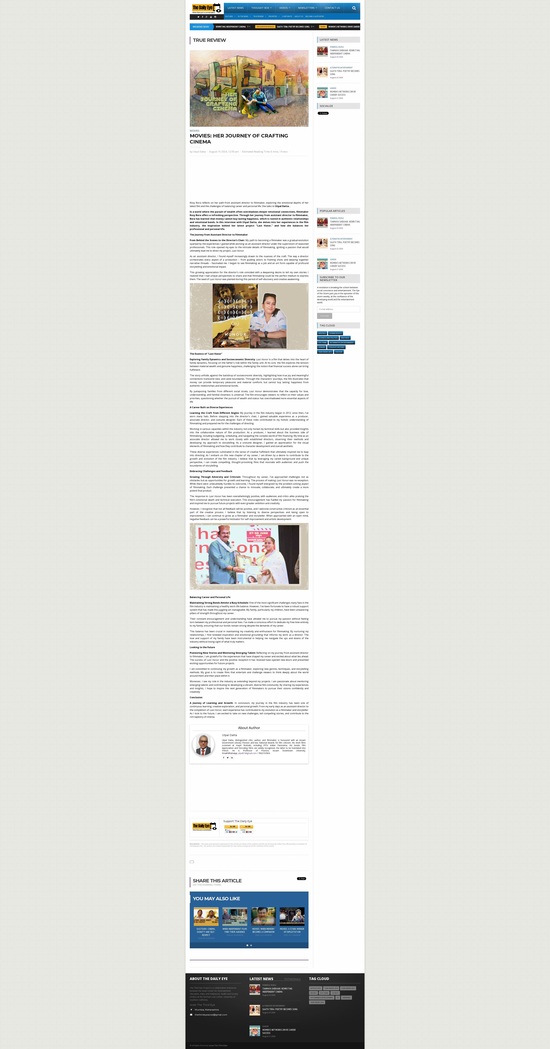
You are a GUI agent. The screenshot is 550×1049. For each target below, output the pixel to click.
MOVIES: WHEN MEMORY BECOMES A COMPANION (263, 930)
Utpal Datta (199, 151)
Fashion (338, 352)
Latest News (236, 7)
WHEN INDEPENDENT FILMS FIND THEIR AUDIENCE (235, 930)
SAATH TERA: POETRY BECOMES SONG (268, 26)
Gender (298, 27)
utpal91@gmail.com (247, 753)
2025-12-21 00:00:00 (263, 935)
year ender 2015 (325, 352)
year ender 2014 (331, 988)
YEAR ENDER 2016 (317, 1002)
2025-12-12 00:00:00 (292, 935)
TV (338, 997)
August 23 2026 (336, 57)
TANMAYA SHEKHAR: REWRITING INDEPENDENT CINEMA (345, 52)
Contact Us (332, 7)
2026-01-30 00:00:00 (235, 935)
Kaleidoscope (359, 27)
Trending (346, 997)
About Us (298, 16)
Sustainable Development (322, 997)
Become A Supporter (315, 16)
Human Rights (335, 333)
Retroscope (316, 988)
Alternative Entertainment (241, 27)
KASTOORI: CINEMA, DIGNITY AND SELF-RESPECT (206, 932)
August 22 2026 (336, 77)
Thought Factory (336, 347)
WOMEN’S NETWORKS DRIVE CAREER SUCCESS (324, 26)
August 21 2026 (336, 98)
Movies (194, 130)
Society (335, 993)
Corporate (287, 16)
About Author (249, 727)
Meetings (345, 338)
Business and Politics (328, 338)
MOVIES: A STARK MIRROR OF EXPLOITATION (292, 930)
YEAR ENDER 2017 (348, 988)
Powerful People (337, 47)
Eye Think (322, 342)
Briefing (322, 333)
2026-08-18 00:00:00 (206, 938)
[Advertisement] (249, 179)
